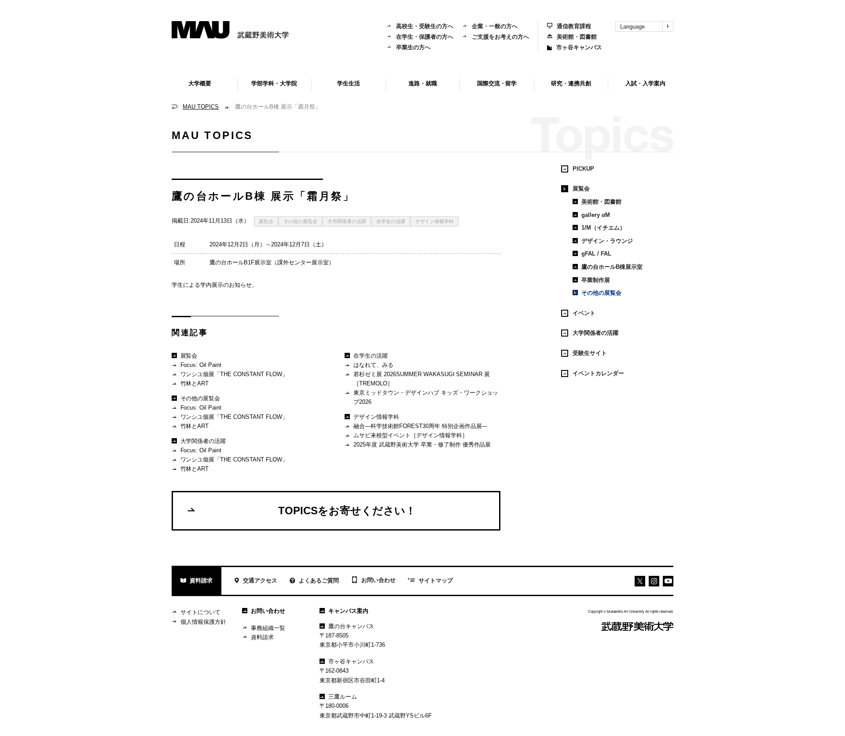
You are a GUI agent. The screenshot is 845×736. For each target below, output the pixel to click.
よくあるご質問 (319, 580)
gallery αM (595, 215)
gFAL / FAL (596, 253)
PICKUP (583, 168)
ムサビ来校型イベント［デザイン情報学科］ (410, 435)
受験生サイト (590, 353)
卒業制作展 (595, 280)
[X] (640, 581)
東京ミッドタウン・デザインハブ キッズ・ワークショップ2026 (425, 397)
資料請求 (201, 580)
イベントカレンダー (598, 373)
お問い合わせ (378, 580)
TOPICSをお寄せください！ (347, 510)
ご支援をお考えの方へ (500, 36)
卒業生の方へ (413, 47)
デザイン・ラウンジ (607, 241)
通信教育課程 (574, 26)
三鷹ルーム (342, 696)
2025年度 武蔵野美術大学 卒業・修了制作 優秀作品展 (422, 444)
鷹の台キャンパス (351, 626)
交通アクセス (260, 580)
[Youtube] (654, 581)
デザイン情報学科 (434, 221)
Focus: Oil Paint (201, 365)
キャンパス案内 (348, 611)
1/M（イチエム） (603, 227)
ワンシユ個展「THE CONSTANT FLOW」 (234, 374)
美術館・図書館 (577, 36)
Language (632, 26)
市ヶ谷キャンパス (579, 47)
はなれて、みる (373, 365)
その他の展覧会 (300, 221)
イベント (584, 313)
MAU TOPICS (201, 106)
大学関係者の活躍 (346, 221)
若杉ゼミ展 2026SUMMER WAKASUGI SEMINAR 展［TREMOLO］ (421, 379)
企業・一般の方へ (495, 26)
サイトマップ (436, 580)
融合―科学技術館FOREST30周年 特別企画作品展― (420, 426)
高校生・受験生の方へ (424, 26)
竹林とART (194, 383)
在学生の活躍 (390, 221)
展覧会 (266, 221)
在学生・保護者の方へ (424, 36)
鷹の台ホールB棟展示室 (612, 267)
